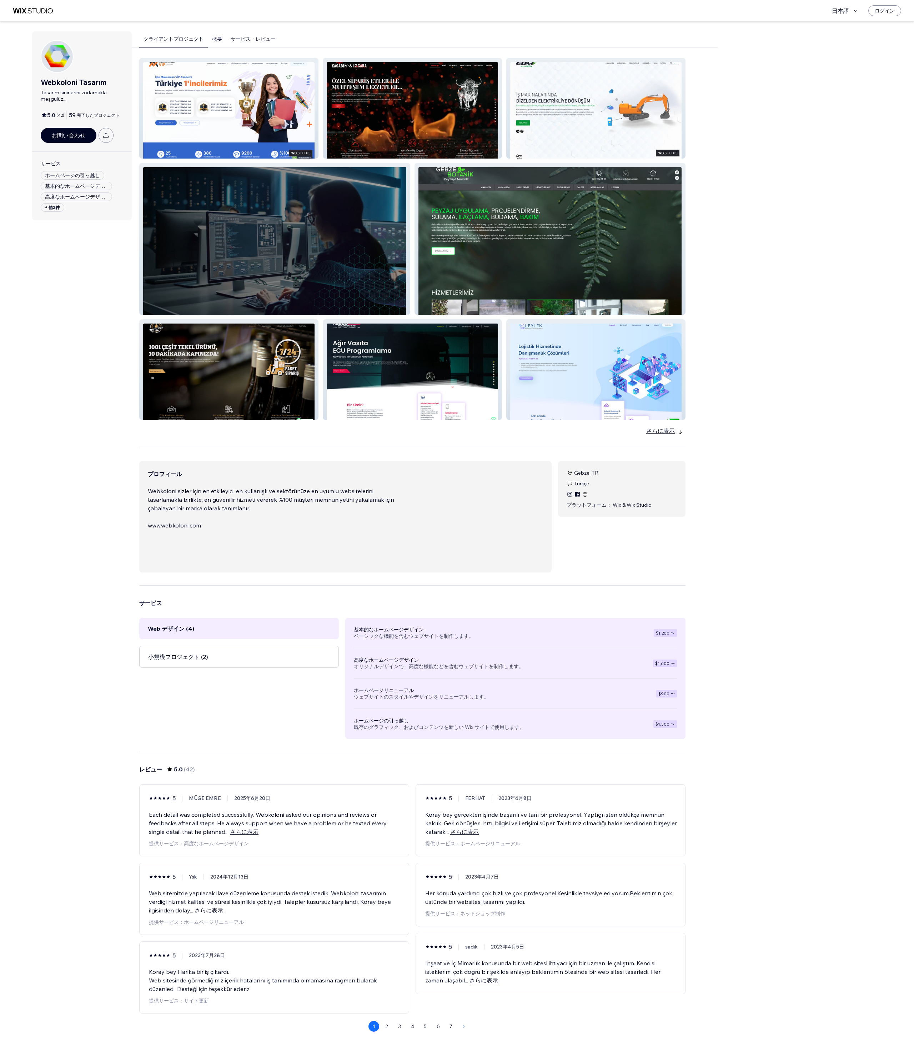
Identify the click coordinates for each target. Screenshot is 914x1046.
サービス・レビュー (253, 39)
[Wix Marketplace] (33, 11)
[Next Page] (463, 1026)
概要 (217, 39)
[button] (228, 108)
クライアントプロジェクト (174, 39)
